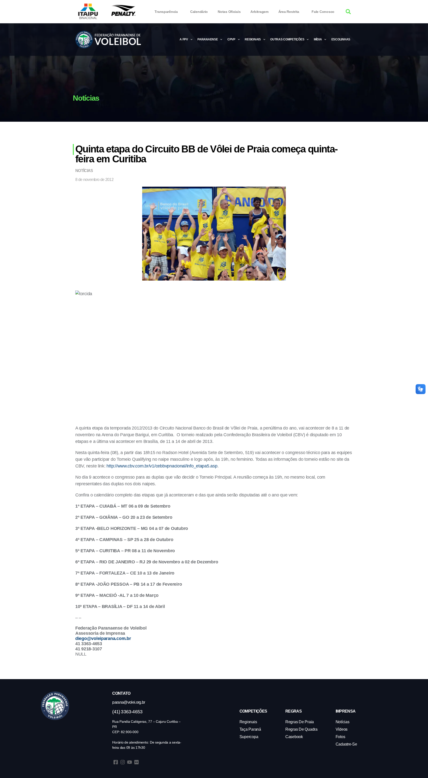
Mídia (318, 39)
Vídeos (342, 729)
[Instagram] (122, 762)
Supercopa (249, 737)
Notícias (84, 171)
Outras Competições (287, 39)
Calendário (199, 12)
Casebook (294, 737)
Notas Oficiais (229, 12)
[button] (348, 12)
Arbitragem (259, 12)
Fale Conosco (323, 12)
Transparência (166, 12)
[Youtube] (129, 762)
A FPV (184, 39)
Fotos (340, 737)
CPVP (231, 39)
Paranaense (207, 39)
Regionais (253, 39)
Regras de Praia (299, 722)
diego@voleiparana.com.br (103, 638)
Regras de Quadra (301, 729)
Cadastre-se (346, 744)
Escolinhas (340, 39)
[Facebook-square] (115, 762)
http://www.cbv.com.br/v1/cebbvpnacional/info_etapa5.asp (162, 465)
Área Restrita (288, 12)
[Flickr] (136, 762)
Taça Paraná (250, 729)
